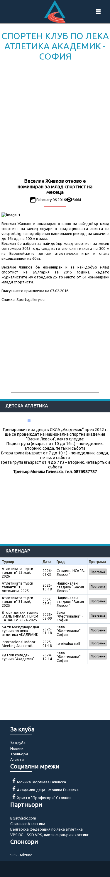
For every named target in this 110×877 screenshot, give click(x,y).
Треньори (19, 754)
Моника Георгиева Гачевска (41, 782)
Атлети (17, 759)
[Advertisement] (55, 120)
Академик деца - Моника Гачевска (48, 790)
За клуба (18, 743)
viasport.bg (11, 233)
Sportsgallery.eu (30, 299)
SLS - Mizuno (21, 855)
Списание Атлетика (27, 824)
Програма (98, 571)
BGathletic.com (23, 818)
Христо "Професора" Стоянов (44, 798)
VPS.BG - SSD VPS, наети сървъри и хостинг (49, 835)
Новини (16, 748)
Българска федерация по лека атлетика (46, 829)
